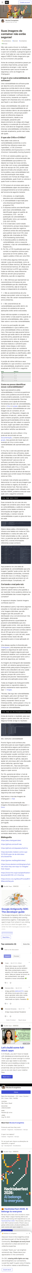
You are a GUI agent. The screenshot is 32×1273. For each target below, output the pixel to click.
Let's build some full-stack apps (13, 1049)
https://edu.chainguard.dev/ (11, 840)
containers (23, 41)
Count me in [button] (7, 1270)
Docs (3, 807)
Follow (16, 1092)
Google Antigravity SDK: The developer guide (15, 910)
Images (9, 690)
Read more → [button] (7, 1077)
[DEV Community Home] (7, 2)
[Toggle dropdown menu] (29, 886)
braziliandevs (6, 41)
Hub (13, 799)
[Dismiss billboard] (29, 1233)
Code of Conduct (11, 1020)
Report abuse (22, 1020)
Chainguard (5, 647)
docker (15, 41)
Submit (7, 956)
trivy (8, 406)
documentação (6, 438)
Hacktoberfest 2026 (8, 1221)
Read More (6, 937)
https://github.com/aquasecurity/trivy (14, 848)
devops (4, 43)
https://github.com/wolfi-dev (11, 844)
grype (15, 406)
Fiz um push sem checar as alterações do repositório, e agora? (14, 1143)
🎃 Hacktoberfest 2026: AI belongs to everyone (14, 1210)
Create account (25, 2)
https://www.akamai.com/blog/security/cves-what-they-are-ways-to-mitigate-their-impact (15, 866)
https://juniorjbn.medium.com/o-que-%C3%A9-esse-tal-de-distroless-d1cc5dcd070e (14, 854)
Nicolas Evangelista (11, 20)
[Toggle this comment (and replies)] (2, 966)
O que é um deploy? (10, 1135)
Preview (16, 956)
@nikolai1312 (19, 991)
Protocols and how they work (14, 1128)
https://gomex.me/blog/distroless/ (13, 860)
